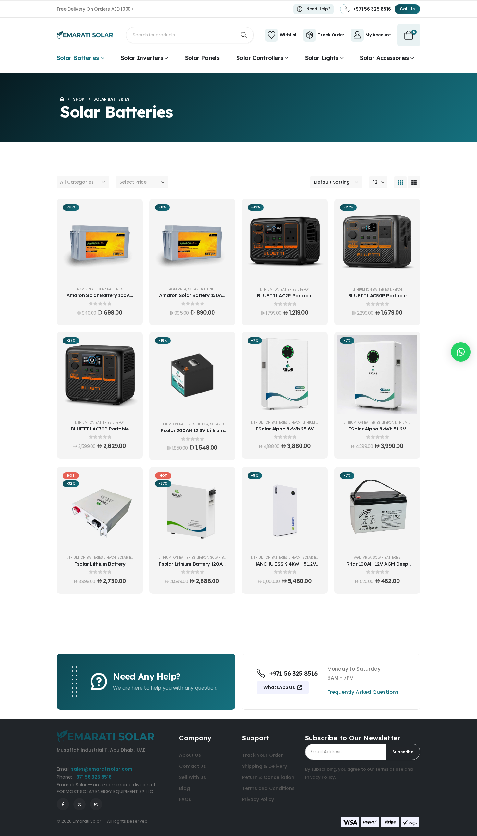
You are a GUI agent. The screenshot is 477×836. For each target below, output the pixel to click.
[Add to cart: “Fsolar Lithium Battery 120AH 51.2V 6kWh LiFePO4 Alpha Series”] (222, 479)
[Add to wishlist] (130, 227)
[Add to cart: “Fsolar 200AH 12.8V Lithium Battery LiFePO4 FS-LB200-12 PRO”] (222, 344)
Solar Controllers (259, 58)
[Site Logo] (85, 34)
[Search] (244, 35)
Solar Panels (202, 58)
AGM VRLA (85, 289)
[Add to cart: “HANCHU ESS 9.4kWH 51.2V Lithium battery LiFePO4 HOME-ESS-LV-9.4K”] (314, 479)
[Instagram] (96, 804)
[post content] (100, 241)
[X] (79, 804)
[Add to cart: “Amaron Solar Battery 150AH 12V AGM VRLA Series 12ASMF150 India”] (222, 211)
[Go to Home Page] (62, 99)
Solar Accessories (384, 58)
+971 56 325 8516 (92, 777)
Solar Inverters (142, 58)
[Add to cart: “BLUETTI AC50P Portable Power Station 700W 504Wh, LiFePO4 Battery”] (407, 211)
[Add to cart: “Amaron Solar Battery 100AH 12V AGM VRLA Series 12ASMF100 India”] (129, 211)
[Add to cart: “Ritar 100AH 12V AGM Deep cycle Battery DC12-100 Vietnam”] (407, 479)
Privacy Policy (320, 777)
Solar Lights (321, 58)
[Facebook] (63, 804)
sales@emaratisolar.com (101, 769)
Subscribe (402, 752)
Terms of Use (389, 769)
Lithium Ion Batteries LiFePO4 (285, 289)
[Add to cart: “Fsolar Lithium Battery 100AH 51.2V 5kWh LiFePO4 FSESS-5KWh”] (129, 479)
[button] (400, 182)
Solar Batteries (78, 58)
